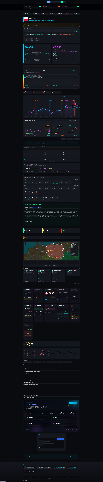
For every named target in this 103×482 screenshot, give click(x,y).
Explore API (73, 402)
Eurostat (27, 467)
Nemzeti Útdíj (61, 467)
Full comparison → (38, 72)
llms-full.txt (34, 219)
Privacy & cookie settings (3, 481)
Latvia (48, 34)
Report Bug (49, 478)
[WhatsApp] (26, 62)
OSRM (27, 471)
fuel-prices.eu (26, 480)
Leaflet (72, 259)
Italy (61, 34)
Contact (55, 478)
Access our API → (33, 147)
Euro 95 (54, 441)
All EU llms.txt (37, 219)
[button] (25, 257)
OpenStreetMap (74, 467)
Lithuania (38, 34)
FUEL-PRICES (41, 1)
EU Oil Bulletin (35, 207)
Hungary (32, 34)
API (77, 216)
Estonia (27, 34)
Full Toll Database (48, 265)
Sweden (71, 34)
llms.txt (31, 219)
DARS (58, 467)
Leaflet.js (71, 467)
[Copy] (25, 61)
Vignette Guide (56, 265)
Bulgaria (43, 34)
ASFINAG (57, 467)
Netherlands (55, 34)
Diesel (60, 441)
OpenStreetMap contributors (76, 259)
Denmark (66, 34)
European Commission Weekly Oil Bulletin (68, 456)
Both (46, 441)
